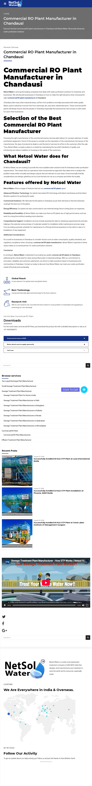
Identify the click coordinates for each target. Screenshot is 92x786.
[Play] (5, 605)
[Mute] (83, 605)
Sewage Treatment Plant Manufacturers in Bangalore (24, 405)
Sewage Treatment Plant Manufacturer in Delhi (21, 400)
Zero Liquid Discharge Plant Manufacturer (17, 381)
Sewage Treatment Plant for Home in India (20, 395)
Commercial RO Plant (10, 431)
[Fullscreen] (87, 605)
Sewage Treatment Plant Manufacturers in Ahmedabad (25, 426)
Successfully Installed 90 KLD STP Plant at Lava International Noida (62, 460)
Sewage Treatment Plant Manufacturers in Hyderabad (24, 421)
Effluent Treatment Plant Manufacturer (16, 440)
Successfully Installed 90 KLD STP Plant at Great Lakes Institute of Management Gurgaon (59, 524)
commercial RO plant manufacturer (21, 98)
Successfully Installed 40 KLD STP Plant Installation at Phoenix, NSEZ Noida (58, 492)
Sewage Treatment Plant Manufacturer (17, 391)
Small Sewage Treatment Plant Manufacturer (19, 386)
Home (6, 14)
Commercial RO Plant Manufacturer (17, 435)
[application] (46, 583)
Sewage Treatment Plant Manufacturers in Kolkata (23, 410)
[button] (84, 389)
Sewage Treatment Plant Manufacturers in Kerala (22, 416)
